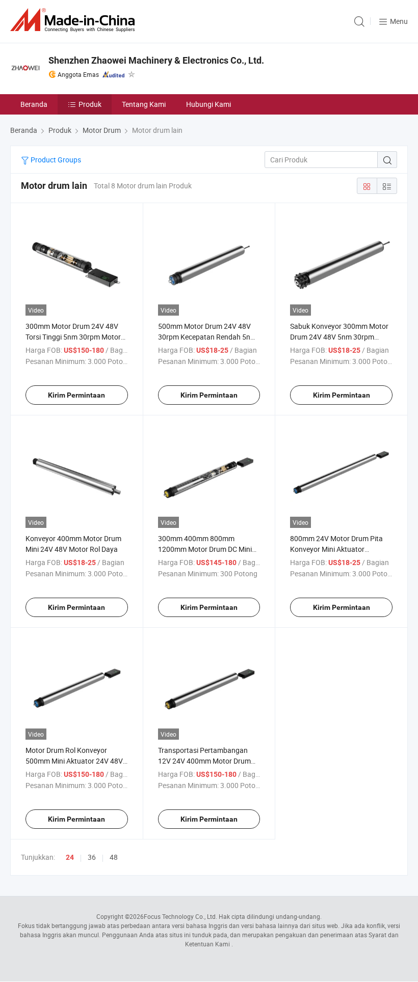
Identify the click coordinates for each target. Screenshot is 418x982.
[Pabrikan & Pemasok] (74, 20)
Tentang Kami (144, 104)
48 (114, 857)
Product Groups (55, 159)
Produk (90, 104)
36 (92, 857)
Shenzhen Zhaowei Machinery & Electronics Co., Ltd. (156, 60)
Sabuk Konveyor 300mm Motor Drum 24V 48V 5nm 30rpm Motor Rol (339, 336)
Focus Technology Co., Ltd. (180, 916)
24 (70, 857)
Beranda (33, 104)
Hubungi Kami (208, 104)
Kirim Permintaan (76, 395)
